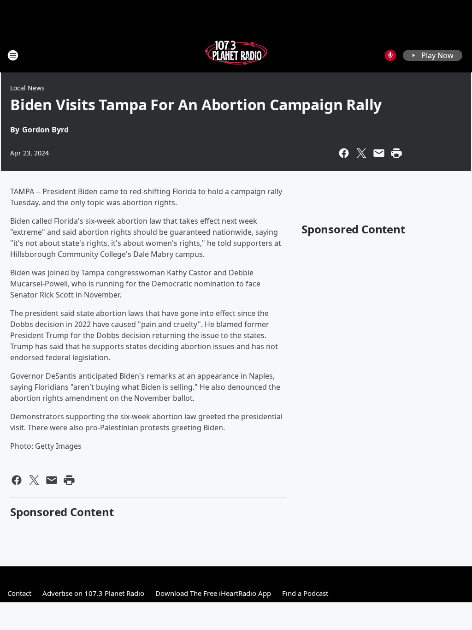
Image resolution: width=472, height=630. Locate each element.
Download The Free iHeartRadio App (213, 593)
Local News (27, 87)
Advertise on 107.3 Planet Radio (93, 593)
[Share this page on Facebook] (343, 153)
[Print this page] (396, 153)
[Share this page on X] (361, 153)
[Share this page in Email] (378, 153)
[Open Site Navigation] (12, 55)
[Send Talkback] (390, 55)
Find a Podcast (305, 593)
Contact (19, 593)
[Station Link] (236, 55)
